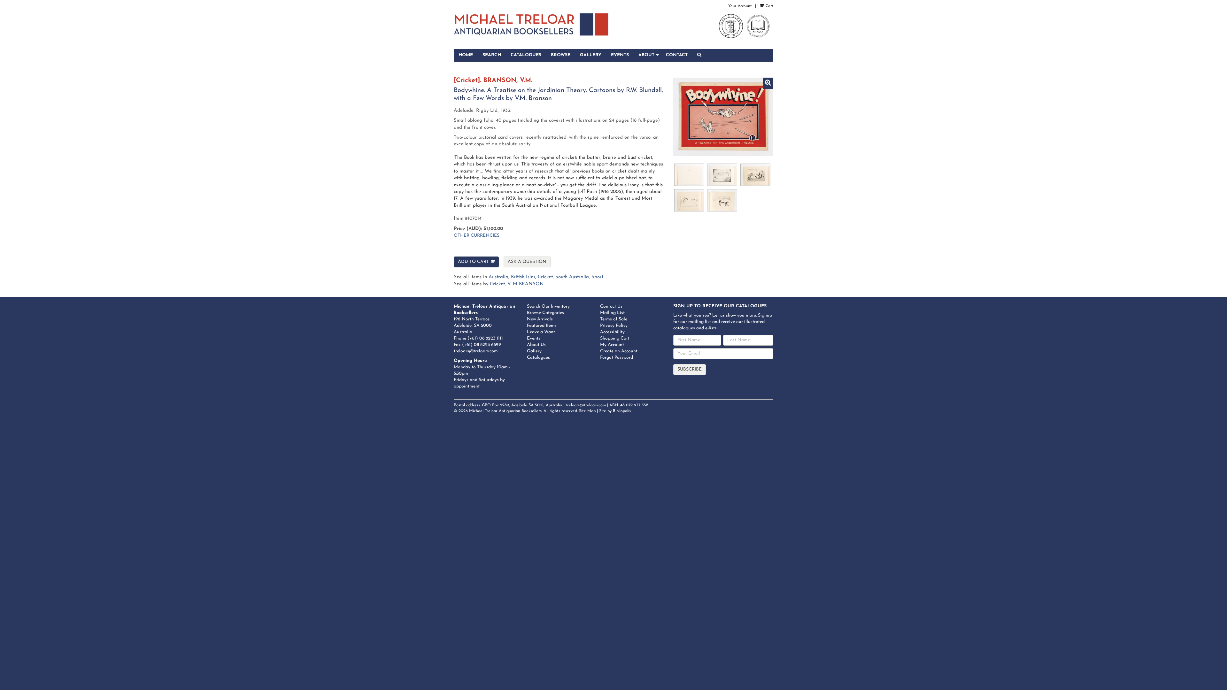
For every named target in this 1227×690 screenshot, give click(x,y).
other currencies (476, 235)
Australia (498, 277)
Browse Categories (545, 312)
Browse (560, 55)
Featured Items (542, 325)
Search (491, 55)
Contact (677, 55)
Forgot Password (616, 357)
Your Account (740, 6)
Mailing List (612, 312)
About (646, 55)
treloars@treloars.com (476, 351)
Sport (597, 277)
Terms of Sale (613, 319)
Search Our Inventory (548, 306)
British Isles (523, 277)
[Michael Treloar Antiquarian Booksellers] (531, 24)
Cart (768, 6)
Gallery (590, 55)
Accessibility (612, 332)
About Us (536, 344)
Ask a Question (527, 261)
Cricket (545, 277)
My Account (612, 344)
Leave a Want (541, 332)
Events (620, 55)
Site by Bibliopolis (615, 411)
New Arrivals (540, 319)
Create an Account (618, 351)
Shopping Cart (614, 338)
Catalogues (526, 55)
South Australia (572, 277)
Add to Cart (473, 261)
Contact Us (611, 306)
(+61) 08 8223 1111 (485, 338)
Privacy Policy (614, 325)
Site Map (587, 411)
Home (466, 55)
